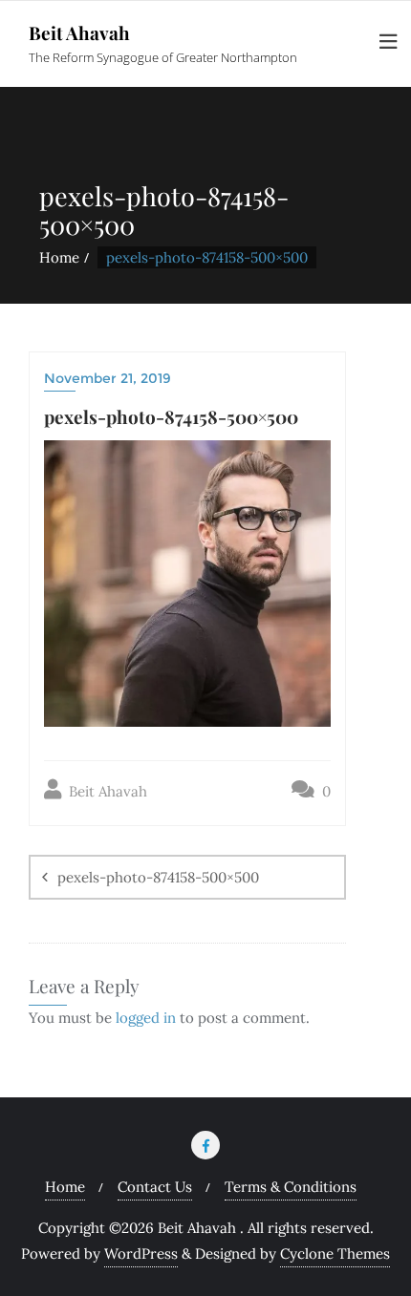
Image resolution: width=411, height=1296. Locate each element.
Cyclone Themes (335, 1253)
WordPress (141, 1253)
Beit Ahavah (106, 791)
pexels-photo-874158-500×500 (158, 877)
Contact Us (155, 1187)
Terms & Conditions (291, 1187)
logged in (146, 1018)
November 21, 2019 (107, 378)
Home (59, 257)
